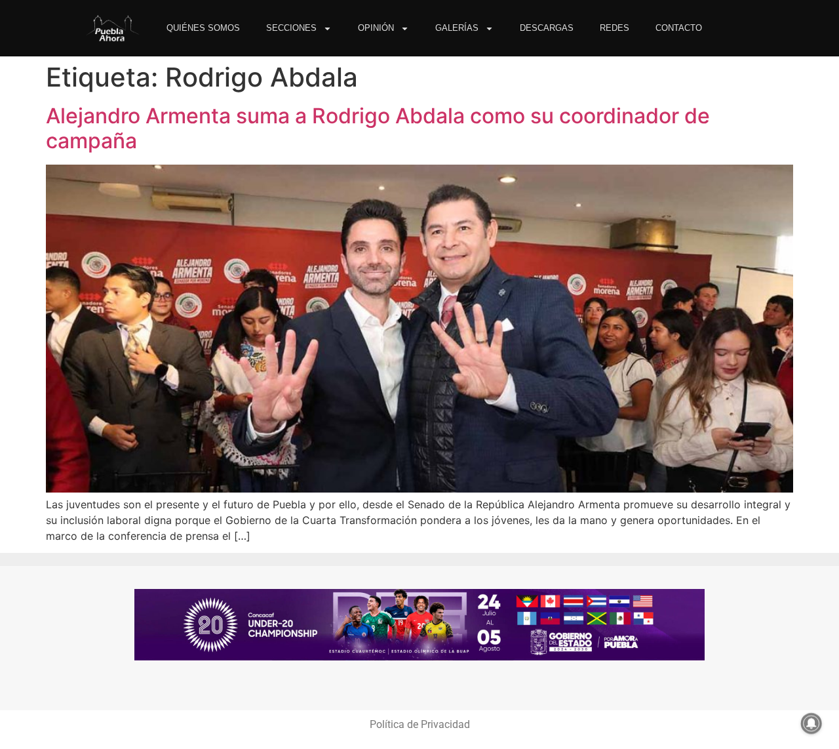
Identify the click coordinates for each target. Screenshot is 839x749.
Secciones (291, 28)
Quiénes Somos (203, 28)
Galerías (456, 28)
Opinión (376, 28)
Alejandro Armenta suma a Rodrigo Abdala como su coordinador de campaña (378, 128)
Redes (614, 28)
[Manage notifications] (811, 723)
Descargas (547, 28)
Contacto (678, 28)
